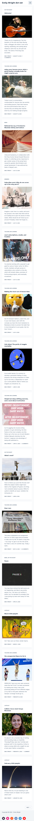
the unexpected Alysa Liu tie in (15, 656)
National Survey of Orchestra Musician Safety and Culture (14, 126)
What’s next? (9, 455)
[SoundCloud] (11, 818)
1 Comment (27, 751)
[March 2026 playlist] (17, 627)
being (5, 122)
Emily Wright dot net (12, 2)
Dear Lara (7, 508)
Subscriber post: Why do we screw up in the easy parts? (16, 183)
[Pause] (17, 574)
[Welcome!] (17, 27)
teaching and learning (10, 66)
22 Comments (24, 549)
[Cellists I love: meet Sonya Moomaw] (17, 724)
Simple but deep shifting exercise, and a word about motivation (16, 399)
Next (28, 807)
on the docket (8, 9)
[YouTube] (24, 818)
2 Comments (7, 57)
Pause (6, 561)
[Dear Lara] (17, 522)
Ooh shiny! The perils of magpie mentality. (15, 345)
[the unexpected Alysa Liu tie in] (17, 670)
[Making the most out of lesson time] (17, 305)
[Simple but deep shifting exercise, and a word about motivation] (17, 414)
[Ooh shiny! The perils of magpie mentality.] (17, 360)
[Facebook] (15, 818)
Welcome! (7, 13)
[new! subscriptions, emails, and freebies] (17, 250)
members (6, 179)
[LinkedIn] (20, 818)
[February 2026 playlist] (17, 777)
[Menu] (30, 2)
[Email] (3, 818)
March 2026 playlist (11, 614)
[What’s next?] (17, 469)
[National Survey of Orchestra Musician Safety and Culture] (17, 141)
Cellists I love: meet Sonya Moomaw (13, 709)
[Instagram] (7, 818)
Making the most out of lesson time (17, 291)
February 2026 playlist (12, 763)
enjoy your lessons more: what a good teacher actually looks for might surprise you (15, 71)
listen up (6, 610)
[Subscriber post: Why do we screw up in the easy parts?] (17, 198)
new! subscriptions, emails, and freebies (15, 236)
